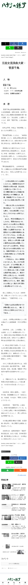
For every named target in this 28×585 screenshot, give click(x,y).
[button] (18, 48)
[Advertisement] (14, 24)
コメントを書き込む (14, 563)
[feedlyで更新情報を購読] (7, 470)
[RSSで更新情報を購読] (20, 470)
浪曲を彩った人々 (6, 451)
